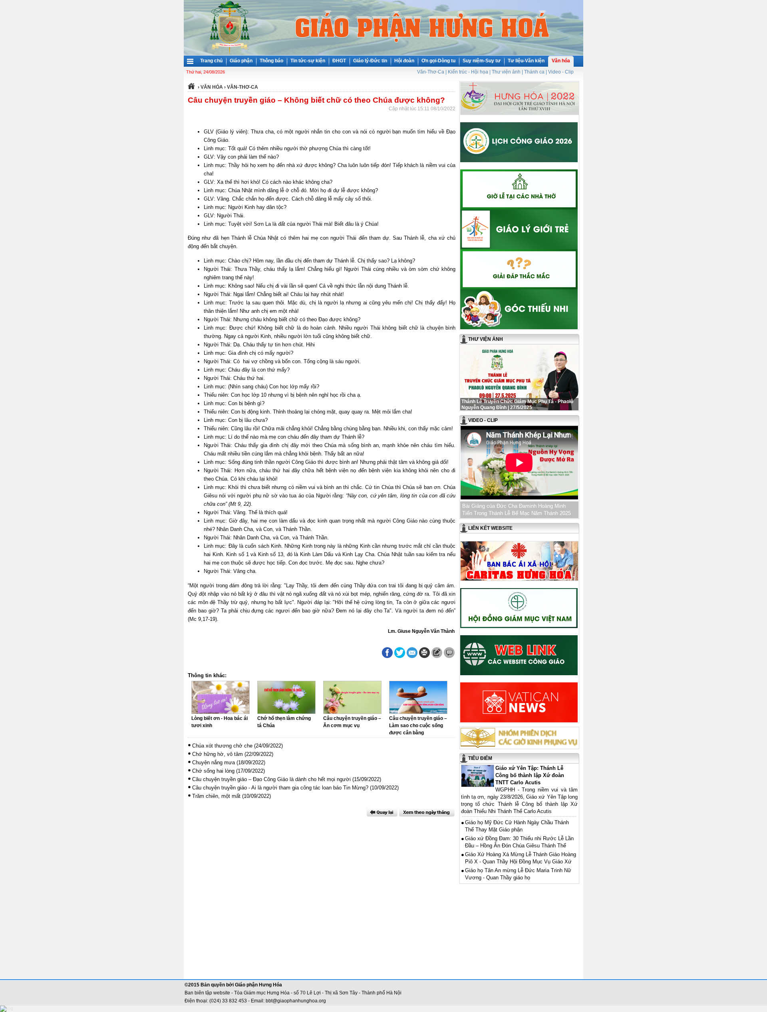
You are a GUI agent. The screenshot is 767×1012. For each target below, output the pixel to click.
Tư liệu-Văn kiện (526, 61)
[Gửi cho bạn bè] (412, 652)
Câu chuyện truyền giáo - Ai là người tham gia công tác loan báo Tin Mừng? (280, 788)
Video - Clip (561, 72)
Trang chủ (211, 61)
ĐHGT (339, 61)
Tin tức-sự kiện (307, 61)
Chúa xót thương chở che (222, 746)
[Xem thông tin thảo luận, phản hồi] (449, 652)
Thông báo (271, 61)
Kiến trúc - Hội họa (468, 72)
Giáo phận (241, 61)
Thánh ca (534, 72)
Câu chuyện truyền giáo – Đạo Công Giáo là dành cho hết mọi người (271, 779)
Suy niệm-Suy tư (482, 61)
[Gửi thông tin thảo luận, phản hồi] (436, 652)
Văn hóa (561, 61)
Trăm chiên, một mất (216, 796)
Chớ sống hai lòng (213, 771)
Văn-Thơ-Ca (430, 72)
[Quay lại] (381, 812)
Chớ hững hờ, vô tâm (217, 754)
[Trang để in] (424, 656)
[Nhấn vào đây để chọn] (427, 812)
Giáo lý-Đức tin (370, 61)
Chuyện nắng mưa (213, 762)
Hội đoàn (404, 61)
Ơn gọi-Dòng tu (438, 61)
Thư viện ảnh (506, 72)
